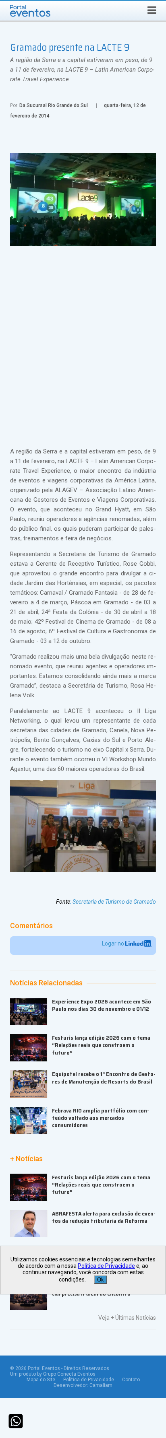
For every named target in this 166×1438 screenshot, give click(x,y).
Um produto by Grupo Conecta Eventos (52, 1374)
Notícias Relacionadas (46, 983)
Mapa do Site (41, 1379)
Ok (100, 1280)
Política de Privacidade (88, 1379)
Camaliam (100, 1385)
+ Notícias (26, 1159)
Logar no (113, 943)
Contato (131, 1379)
